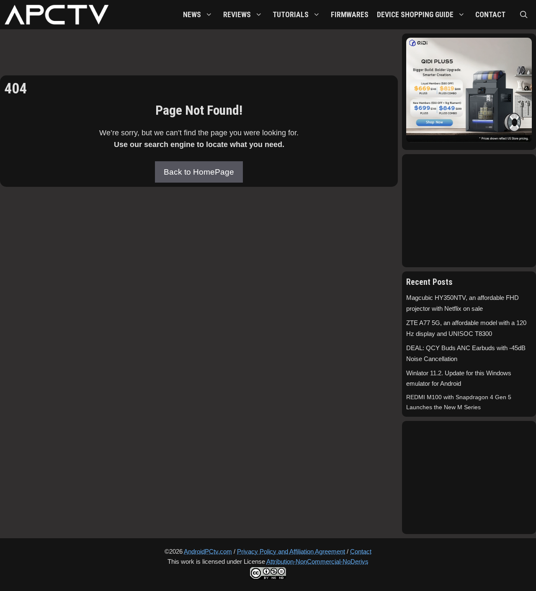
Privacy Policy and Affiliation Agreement (291, 551)
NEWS (192, 14)
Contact (360, 551)
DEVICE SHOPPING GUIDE (415, 14)
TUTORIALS (291, 14)
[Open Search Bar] (524, 14)
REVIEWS (237, 14)
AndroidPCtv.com (208, 551)
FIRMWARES (349, 14)
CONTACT (490, 14)
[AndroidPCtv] (56, 14)
